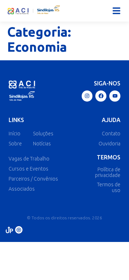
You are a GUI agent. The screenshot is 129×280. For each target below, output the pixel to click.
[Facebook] (100, 96)
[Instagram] (87, 96)
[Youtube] (114, 96)
